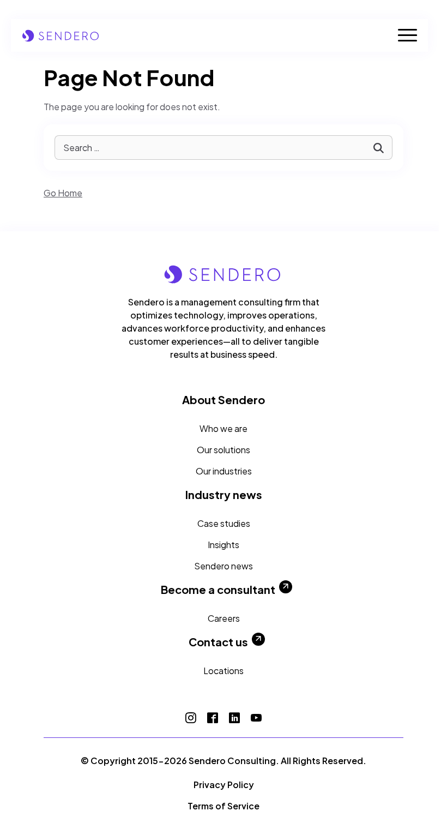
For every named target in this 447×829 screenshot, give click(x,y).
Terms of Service (223, 806)
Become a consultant (218, 590)
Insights (223, 544)
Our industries (224, 471)
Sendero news (223, 566)
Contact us (218, 642)
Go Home (63, 193)
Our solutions (223, 449)
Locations (223, 670)
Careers (224, 618)
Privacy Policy (224, 784)
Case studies (223, 523)
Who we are (223, 428)
